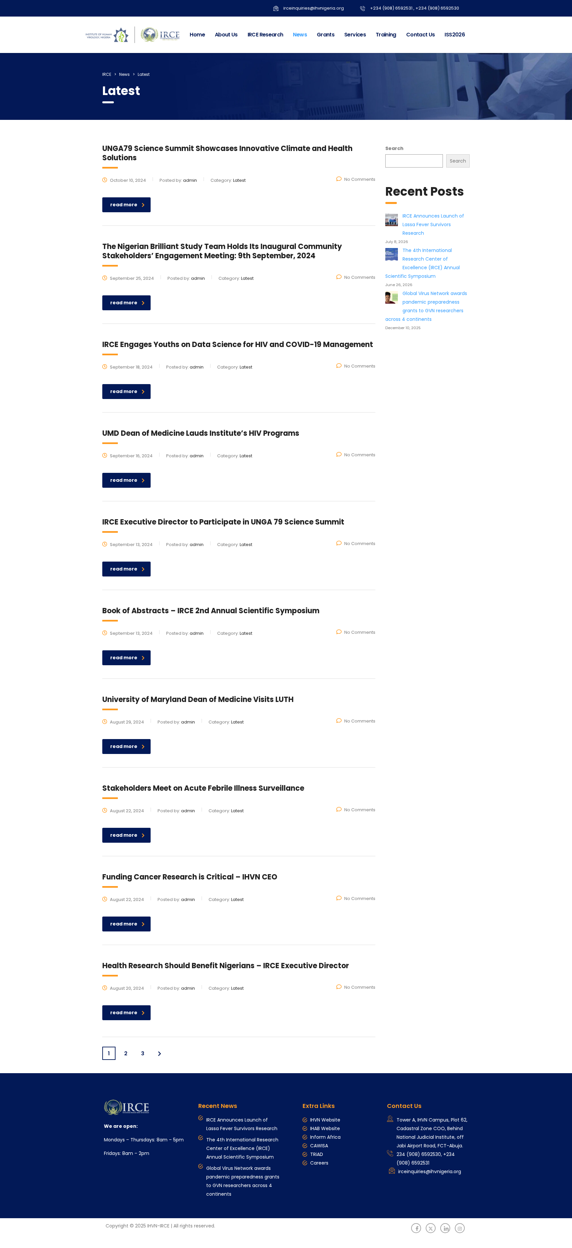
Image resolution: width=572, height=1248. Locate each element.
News (300, 34)
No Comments (359, 179)
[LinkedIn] (445, 1228)
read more (123, 204)
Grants (325, 34)
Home (197, 34)
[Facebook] (416, 1228)
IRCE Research (265, 34)
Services (355, 34)
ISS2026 (455, 34)
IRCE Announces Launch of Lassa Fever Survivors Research (433, 224)
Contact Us (420, 34)
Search (394, 148)
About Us (226, 34)
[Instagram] (460, 1228)
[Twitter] (431, 1228)
